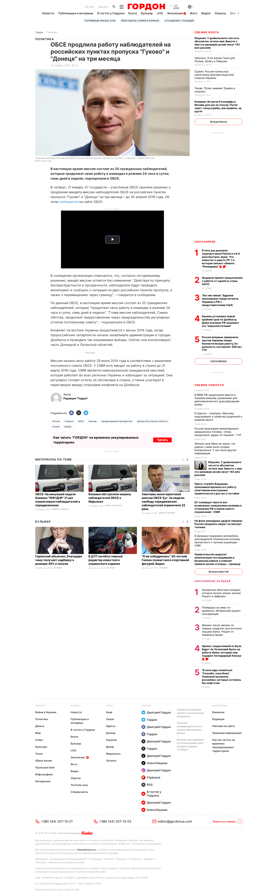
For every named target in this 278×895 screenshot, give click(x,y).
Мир (38, 733)
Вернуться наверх (224, 821)
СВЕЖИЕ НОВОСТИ (209, 385)
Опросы (220, 13)
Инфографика (44, 774)
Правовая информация (226, 733)
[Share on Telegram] (85, 413)
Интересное (43, 781)
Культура (41, 746)
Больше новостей (218, 571)
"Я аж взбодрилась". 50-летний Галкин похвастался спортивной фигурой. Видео (165, 560)
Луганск (111, 760)
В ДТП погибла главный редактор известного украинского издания (105, 560)
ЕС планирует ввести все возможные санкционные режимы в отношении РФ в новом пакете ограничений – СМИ (218, 507)
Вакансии (218, 712)
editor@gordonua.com (175, 821)
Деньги (39, 726)
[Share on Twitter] (78, 413)
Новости (48, 13)
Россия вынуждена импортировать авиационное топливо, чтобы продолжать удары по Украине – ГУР (218, 432)
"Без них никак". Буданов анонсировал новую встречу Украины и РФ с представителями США (220, 300)
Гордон (39, 32)
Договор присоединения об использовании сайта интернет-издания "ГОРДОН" (190, 744)
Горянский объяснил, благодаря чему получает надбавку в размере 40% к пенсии (58, 560)
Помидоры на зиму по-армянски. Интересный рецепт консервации (221, 611)
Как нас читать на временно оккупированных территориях (223, 745)
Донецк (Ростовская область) (152, 421)
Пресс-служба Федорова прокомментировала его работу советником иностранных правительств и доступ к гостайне (217, 488)
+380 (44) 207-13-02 (115, 821)
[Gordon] (146, 6)
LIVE (160, 13)
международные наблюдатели (117, 421)
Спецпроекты (79, 791)
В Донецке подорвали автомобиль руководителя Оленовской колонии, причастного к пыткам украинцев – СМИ (217, 540)
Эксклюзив (175, 13)
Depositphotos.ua (86, 849)
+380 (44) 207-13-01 (57, 821)
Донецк (111, 733)
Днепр (110, 746)
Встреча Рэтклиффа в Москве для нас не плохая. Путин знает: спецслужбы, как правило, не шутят (218, 106)
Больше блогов (218, 121)
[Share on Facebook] (71, 413)
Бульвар (147, 13)
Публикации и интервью (75, 13)
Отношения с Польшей (179, 20)
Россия (56, 421)
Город (109, 705)
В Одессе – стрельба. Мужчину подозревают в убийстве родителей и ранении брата (218, 416)
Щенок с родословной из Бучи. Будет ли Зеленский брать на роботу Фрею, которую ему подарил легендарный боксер (222, 650)
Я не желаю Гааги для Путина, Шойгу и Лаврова (215, 59)
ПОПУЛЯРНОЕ (205, 241)
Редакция (218, 719)
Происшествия (45, 767)
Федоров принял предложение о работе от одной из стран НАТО (222, 281)
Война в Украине (60, 509)
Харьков (111, 739)
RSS (150, 784)
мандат (68, 426)
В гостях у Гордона (110, 13)
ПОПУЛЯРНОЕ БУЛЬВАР (213, 581)
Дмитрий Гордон (159, 712)
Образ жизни (43, 760)
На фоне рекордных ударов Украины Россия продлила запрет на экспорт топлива (218, 524)
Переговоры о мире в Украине (140, 20)
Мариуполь (113, 753)
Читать (162, 440)
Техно (39, 753)
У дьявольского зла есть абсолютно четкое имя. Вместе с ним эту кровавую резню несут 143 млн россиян (217, 42)
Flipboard (153, 777)
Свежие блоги (207, 32)
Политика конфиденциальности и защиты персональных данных (189, 728)
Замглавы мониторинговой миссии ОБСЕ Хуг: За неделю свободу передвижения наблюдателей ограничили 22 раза (163, 501)
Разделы (75, 705)
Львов (110, 719)
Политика (52, 32)
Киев (109, 712)
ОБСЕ (81, 421)
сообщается (68, 202)
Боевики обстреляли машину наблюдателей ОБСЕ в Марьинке (109, 497)
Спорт (39, 739)
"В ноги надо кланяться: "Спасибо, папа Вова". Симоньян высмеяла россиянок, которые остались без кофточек (221, 677)
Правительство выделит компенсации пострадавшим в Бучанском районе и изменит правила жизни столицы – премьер (218, 559)
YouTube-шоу (79, 785)
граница (92, 421)
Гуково (56, 426)
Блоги (132, 13)
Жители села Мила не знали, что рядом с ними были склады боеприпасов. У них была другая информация (215, 448)
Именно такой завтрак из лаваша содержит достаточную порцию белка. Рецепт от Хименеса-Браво (222, 630)
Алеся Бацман (157, 763)
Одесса (110, 726)
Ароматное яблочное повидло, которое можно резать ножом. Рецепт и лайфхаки (221, 593)
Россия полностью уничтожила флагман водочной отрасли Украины (214, 75)
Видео (206, 13)
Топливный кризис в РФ (100, 20)
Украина (69, 421)
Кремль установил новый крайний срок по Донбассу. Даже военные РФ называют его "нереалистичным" (220, 321)
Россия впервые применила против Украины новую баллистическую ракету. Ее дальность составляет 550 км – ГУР (222, 344)
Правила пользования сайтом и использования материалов (190, 713)
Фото (193, 13)
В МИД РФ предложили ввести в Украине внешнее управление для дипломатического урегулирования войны (217, 399)
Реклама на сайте (223, 726)
